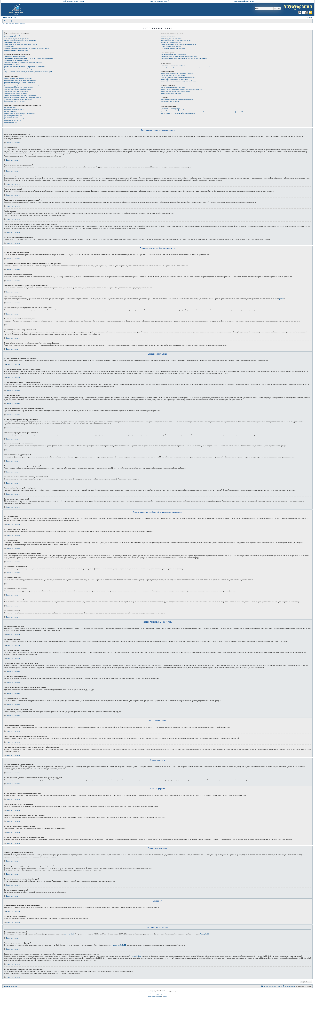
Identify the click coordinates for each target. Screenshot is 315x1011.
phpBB (281, 299)
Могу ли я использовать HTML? (14, 109)
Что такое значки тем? (11, 122)
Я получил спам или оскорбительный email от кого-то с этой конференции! (184, 58)
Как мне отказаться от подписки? (171, 93)
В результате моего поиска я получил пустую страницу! (178, 77)
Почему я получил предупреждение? (15, 93)
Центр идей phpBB (119, 945)
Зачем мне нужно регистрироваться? (15, 35)
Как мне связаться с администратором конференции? (178, 113)
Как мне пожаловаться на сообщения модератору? (20, 95)
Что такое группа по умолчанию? (171, 46)
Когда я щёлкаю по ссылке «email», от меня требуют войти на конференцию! (28, 71)
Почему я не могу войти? (12, 42)
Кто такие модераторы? (168, 37)
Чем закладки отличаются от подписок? (173, 87)
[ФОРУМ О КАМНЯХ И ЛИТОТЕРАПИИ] (15, 9)
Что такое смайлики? (10, 111)
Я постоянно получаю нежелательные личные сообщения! (179, 56)
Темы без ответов (8, 23)
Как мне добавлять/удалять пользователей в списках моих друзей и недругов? (185, 67)
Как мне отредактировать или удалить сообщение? (20, 80)
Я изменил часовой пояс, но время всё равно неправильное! (23, 62)
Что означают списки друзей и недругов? (173, 65)
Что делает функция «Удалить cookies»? (16, 50)
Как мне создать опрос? (11, 84)
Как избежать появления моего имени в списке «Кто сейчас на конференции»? (28, 58)
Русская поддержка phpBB (157, 994)
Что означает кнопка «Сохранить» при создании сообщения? (23, 97)
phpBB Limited (69, 934)
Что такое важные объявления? (14, 115)
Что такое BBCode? (10, 107)
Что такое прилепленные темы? (14, 119)
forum (162, 990)
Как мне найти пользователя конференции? (174, 79)
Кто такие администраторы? (169, 35)
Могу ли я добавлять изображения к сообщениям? (19, 113)
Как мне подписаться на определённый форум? (176, 91)
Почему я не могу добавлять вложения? (16, 91)
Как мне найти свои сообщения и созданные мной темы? (178, 81)
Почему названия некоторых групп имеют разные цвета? (179, 44)
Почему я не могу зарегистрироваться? (16, 38)
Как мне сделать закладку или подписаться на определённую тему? (182, 89)
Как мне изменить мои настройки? (14, 56)
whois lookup (136, 956)
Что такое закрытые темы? (12, 120)
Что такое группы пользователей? (171, 38)
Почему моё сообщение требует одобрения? (18, 99)
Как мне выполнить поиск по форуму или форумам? (177, 73)
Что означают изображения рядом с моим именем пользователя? (24, 66)
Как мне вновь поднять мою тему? (14, 101)
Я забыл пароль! (9, 46)
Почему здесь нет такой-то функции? (172, 110)
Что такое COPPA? (10, 37)
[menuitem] (13, 17)
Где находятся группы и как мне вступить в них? (176, 40)
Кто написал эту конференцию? (170, 108)
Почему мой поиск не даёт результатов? (173, 75)
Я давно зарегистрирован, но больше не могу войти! (20, 44)
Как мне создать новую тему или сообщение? (18, 78)
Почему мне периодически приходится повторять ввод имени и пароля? (26, 48)
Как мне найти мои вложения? (170, 101)
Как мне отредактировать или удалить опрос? (18, 87)
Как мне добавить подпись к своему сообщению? (19, 82)
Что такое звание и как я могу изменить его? (18, 70)
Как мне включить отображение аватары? (17, 68)
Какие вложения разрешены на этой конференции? (177, 99)
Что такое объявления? (11, 117)
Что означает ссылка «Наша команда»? (173, 48)
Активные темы (20, 23)
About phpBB (204, 934)
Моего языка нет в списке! (12, 64)
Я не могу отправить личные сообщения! (173, 54)
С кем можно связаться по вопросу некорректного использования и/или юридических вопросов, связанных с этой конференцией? (202, 112)
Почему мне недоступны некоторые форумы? (18, 89)
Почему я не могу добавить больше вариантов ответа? (21, 86)
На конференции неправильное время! (16, 60)
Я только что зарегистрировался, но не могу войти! (20, 40)
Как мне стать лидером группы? (171, 42)
